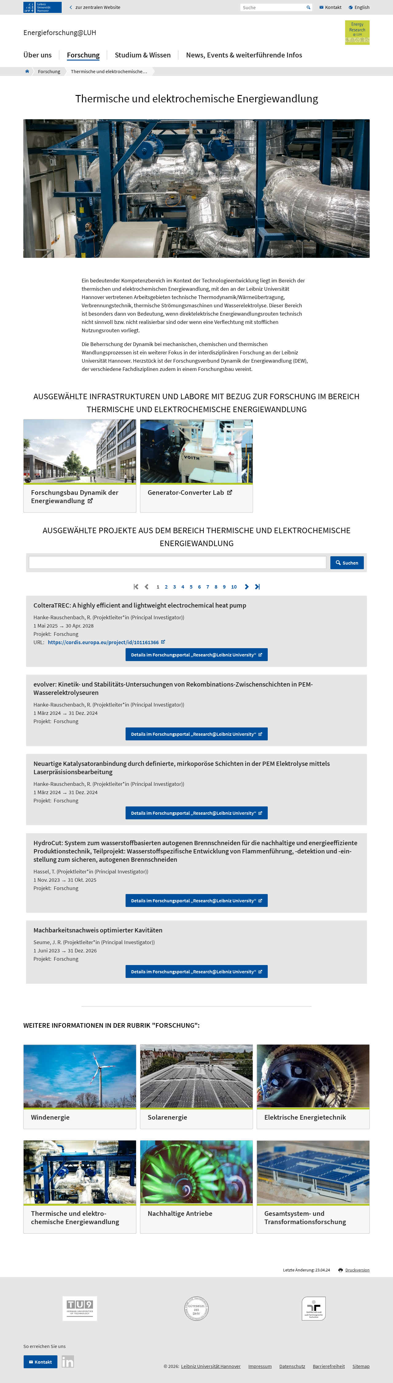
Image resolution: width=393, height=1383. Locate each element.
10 (234, 586)
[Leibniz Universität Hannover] (42, 7)
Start (308, 7)
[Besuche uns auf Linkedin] (67, 1361)
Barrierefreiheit (329, 1366)
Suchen (350, 563)
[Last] (256, 586)
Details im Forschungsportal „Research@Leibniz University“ (194, 655)
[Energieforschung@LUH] (25, 71)
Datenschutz (292, 1366)
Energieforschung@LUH (59, 32)
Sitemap (361, 1366)
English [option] (362, 7)
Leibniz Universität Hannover (211, 1366)
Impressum (260, 1366)
